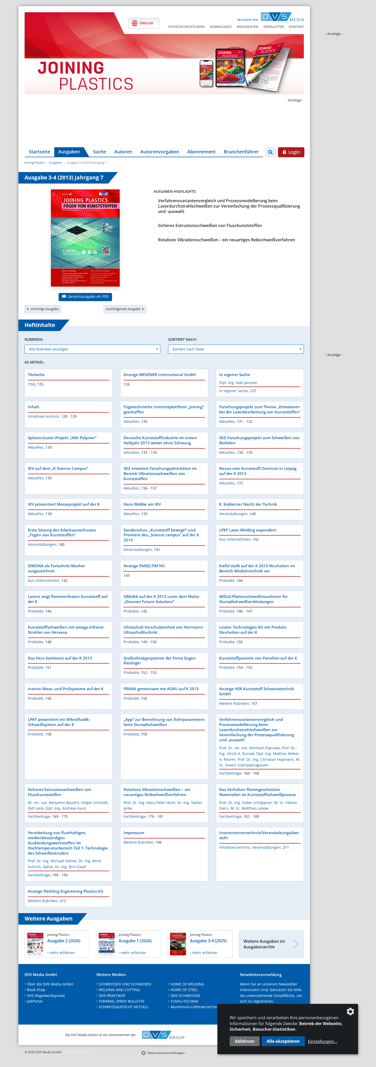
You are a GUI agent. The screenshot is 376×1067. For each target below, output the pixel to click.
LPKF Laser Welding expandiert (247, 529)
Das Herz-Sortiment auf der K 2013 (60, 658)
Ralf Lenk (35, 808)
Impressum (134, 832)
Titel (31, 384)
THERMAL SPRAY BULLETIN (121, 1001)
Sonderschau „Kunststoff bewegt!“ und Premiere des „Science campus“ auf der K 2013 (161, 535)
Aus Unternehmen (235, 539)
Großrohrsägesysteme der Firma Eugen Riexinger (160, 660)
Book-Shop (36, 989)
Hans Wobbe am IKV (142, 504)
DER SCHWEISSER (185, 995)
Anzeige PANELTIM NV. (144, 565)
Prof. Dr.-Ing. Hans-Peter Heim (149, 802)
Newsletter (273, 26)
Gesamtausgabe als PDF (88, 296)
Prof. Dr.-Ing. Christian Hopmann (266, 759)
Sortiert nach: (182, 339)
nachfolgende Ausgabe (124, 309)
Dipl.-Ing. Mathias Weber (277, 753)
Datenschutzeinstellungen (166, 1053)
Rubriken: (34, 339)
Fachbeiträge (230, 773)
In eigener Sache (234, 374)
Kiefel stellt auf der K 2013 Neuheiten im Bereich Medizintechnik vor (257, 568)
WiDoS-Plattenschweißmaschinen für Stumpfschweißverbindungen (253, 599)
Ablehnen (245, 1041)
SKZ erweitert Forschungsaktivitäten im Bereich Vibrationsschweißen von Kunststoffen (160, 473)
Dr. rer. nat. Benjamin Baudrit (53, 802)
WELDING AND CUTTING (119, 989)
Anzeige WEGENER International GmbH (160, 374)
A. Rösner (227, 759)
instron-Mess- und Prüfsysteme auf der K (66, 688)
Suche (99, 152)
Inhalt (33, 406)
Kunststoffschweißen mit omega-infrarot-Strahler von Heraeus (66, 630)
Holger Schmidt (94, 802)
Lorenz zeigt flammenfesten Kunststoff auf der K (67, 599)
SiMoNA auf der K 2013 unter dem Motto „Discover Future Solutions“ (161, 599)
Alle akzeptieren (283, 1041)
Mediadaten (247, 26)
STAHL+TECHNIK (184, 1001)
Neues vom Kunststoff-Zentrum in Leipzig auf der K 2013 (257, 471)
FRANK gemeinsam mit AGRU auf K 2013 (161, 688)
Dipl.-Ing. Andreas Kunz (66, 808)
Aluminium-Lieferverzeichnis (195, 1006)
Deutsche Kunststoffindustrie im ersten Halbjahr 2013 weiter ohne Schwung (160, 440)
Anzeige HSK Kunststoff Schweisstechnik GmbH (256, 691)
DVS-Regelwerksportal (46, 995)
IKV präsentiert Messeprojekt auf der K (64, 504)
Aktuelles (131, 421)
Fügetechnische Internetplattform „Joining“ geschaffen (164, 409)
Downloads (220, 26)
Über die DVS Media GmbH (50, 984)
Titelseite (36, 374)
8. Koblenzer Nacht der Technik (248, 504)
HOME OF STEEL (184, 989)
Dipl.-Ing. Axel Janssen (238, 382)
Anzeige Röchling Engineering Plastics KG (65, 891)
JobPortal (34, 1001)
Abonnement (201, 152)
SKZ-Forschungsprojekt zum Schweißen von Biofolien (259, 440)
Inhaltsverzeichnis (43, 416)
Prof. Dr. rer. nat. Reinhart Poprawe (249, 747)
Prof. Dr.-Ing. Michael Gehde (52, 860)
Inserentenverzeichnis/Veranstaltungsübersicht (259, 835)
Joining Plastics (34, 162)
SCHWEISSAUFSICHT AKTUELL (124, 1006)
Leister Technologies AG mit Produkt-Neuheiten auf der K (253, 630)
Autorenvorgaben (159, 152)
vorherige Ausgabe (44, 309)
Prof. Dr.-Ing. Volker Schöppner (245, 802)
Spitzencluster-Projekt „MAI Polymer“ (62, 437)
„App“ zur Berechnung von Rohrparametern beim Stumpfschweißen (164, 722)
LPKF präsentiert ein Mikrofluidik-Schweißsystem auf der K (59, 722)
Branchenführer (241, 152)
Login (293, 152)
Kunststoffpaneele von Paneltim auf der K (258, 658)
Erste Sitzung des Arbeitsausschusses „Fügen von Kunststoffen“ (62, 532)
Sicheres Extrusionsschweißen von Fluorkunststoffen (210, 225)
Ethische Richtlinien (186, 26)
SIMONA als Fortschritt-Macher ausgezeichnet (56, 568)
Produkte (227, 580)
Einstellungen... (322, 1041)
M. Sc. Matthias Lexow (249, 808)
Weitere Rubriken (234, 703)
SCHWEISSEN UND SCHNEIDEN (125, 984)
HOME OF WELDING (187, 984)
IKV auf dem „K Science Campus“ (58, 468)
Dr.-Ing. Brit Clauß (70, 866)
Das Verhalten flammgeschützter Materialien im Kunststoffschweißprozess (257, 792)
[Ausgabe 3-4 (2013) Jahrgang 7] (85, 239)
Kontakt (296, 26)
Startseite (39, 152)
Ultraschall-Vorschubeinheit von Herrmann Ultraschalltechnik (163, 630)
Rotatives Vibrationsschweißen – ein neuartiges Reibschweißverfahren (226, 240)
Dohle (48, 866)
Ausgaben (69, 152)
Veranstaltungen (233, 513)
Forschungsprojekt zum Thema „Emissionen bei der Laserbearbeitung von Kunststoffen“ (260, 409)
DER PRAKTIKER (112, 995)
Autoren (123, 152)
